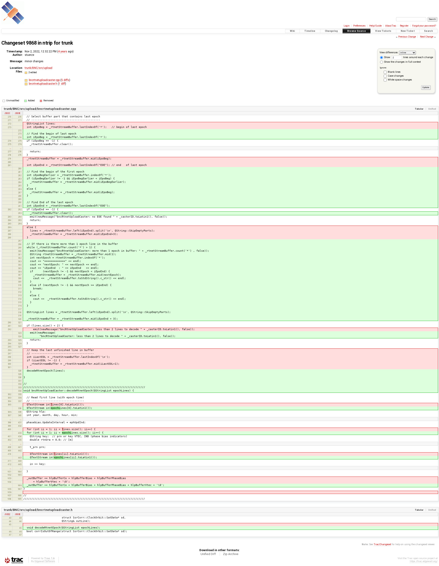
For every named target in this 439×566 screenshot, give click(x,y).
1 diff (62, 83)
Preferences (359, 25)
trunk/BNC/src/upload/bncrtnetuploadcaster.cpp (40, 109)
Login (347, 25)
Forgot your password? (424, 25)
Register (404, 25)
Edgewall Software (45, 561)
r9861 (7, 113)
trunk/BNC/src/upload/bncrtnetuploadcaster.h (38, 510)
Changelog (331, 31)
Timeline (310, 31)
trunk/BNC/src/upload (38, 68)
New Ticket (408, 31)
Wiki (292, 31)
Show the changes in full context (402, 61)
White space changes (400, 79)
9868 (31, 43)
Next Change (426, 36)
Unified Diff (208, 554)
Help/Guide (375, 25)
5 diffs (65, 80)
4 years (62, 51)
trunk (67, 43)
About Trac (390, 25)
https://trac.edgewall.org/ (424, 561)
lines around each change (417, 57)
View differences (389, 52)
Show (386, 57)
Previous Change (407, 36)
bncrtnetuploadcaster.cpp (44, 80)
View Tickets (383, 31)
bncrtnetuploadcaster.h (43, 83)
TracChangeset (382, 544)
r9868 (17, 113)
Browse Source (356, 31)
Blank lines (394, 71)
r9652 (7, 514)
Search (428, 31)
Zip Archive (230, 554)
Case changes (396, 75)
